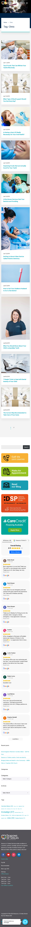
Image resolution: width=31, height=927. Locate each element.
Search (26, 447)
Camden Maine (7, 806)
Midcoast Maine (5, 849)
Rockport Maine (6, 815)
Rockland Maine (19, 812)
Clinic (16, 806)
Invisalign (7, 812)
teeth (3, 818)
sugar (26, 815)
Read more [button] (6, 572)
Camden (9, 847)
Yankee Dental (20, 818)
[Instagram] (14, 855)
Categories (4, 775)
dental (21, 806)
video (10, 818)
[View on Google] (4, 560)
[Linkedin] (19, 855)
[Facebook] (3, 855)
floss (20, 808)
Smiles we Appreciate (18, 815)
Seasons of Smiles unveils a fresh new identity (13, 757)
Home (5, 22)
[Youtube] (8, 855)
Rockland (14, 847)
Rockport (20, 847)
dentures (10, 808)
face (15, 808)
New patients (13, 849)
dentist (3, 808)
